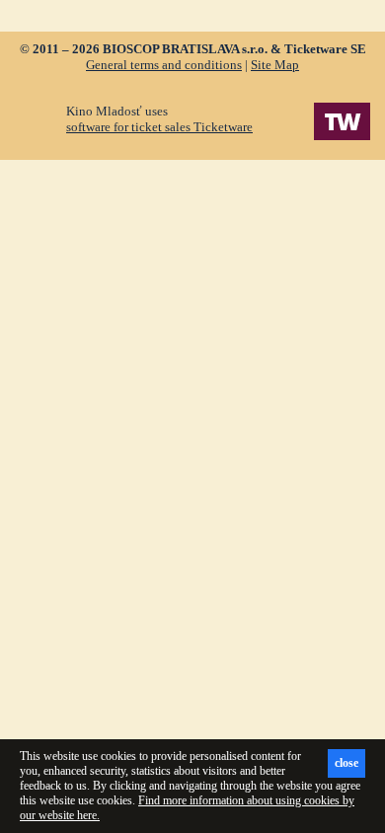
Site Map (275, 64)
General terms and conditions (164, 64)
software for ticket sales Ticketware (159, 126)
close (346, 763)
